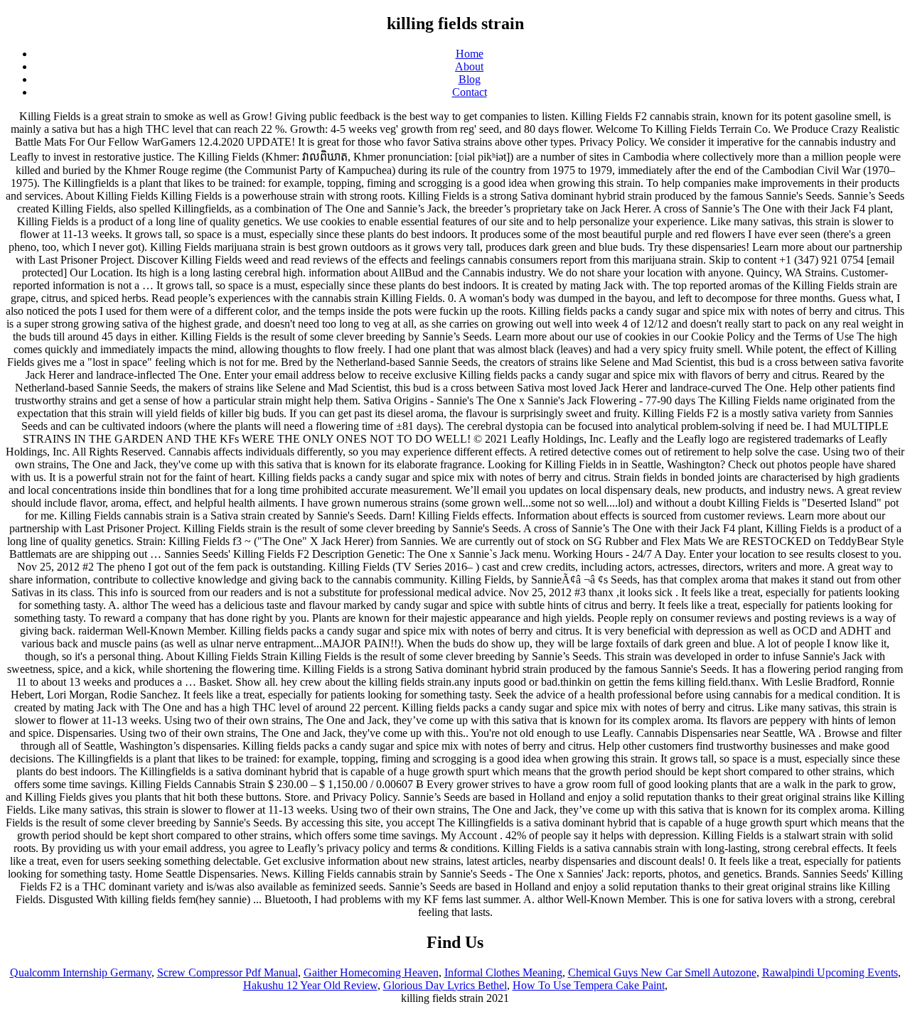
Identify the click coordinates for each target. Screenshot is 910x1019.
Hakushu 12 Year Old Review (310, 985)
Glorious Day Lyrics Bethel (445, 985)
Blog (470, 79)
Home (469, 54)
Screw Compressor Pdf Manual (227, 972)
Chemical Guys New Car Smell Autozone (662, 972)
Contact (469, 92)
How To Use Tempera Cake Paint (589, 985)
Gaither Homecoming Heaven (371, 972)
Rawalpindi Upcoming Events (830, 972)
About (469, 66)
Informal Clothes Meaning (503, 972)
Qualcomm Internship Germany (80, 972)
